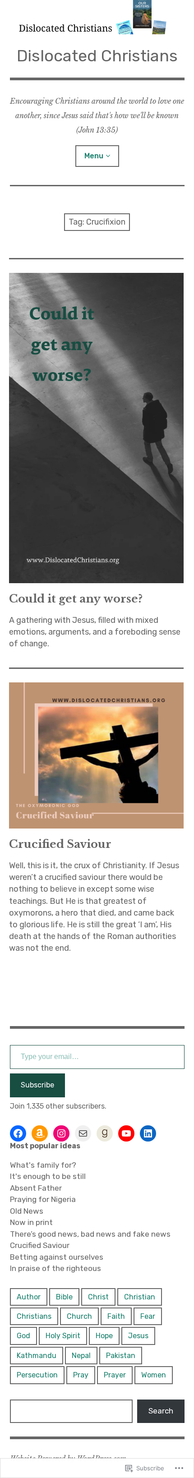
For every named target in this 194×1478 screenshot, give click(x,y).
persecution (37, 1375)
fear (147, 1316)
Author (29, 1297)
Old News (26, 1211)
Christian (139, 1297)
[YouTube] (126, 1133)
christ (98, 1297)
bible (64, 1297)
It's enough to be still (48, 1176)
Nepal (81, 1355)
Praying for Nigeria (43, 1199)
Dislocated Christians (97, 55)
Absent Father (36, 1188)
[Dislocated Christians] (97, 17)
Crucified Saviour (60, 844)
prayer (115, 1375)
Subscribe (37, 1085)
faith (116, 1316)
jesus (138, 1335)
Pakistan (120, 1355)
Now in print (31, 1222)
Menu (93, 156)
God (23, 1335)
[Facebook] (18, 1133)
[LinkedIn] (148, 1133)
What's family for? (43, 1165)
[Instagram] (61, 1133)
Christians (34, 1316)
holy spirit (63, 1335)
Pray (80, 1375)
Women (153, 1375)
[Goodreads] (105, 1133)
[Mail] (83, 1133)
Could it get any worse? (76, 598)
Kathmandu (36, 1355)
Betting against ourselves (56, 1257)
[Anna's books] (40, 1133)
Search (160, 1410)
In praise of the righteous (55, 1268)
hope (104, 1335)
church (79, 1316)
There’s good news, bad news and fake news (90, 1234)
